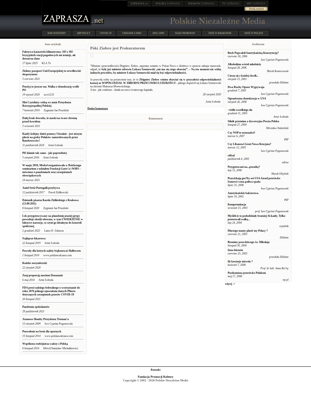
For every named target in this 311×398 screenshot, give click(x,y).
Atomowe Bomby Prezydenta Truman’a (45, 319)
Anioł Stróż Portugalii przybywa (41, 187)
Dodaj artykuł (256, 8)
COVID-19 (106, 33)
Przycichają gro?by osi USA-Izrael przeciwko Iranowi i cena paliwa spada (254, 180)
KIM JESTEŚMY (57, 33)
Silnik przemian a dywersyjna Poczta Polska (253, 121)
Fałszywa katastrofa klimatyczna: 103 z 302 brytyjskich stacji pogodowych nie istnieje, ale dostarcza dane (49, 55)
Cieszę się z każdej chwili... (243, 75)
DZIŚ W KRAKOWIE (220, 33)
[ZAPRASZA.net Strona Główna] (67, 25)
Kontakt (156, 369)
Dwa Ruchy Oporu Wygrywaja (246, 87)
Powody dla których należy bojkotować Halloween (51, 250)
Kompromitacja (237, 204)
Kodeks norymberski (34, 263)
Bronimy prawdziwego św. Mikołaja (249, 242)
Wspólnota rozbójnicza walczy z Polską (45, 343)
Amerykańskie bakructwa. (243, 193)
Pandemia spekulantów (36, 306)
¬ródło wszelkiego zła (240, 109)
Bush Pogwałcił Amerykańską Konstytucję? (253, 52)
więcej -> (230, 283)
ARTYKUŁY (83, 33)
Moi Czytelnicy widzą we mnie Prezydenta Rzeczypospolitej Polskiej (46, 104)
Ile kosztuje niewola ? (240, 261)
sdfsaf (231, 155)
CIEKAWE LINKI (131, 33)
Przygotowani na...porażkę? (244, 166)
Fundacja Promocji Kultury (155, 376)
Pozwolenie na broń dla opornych (41, 331)
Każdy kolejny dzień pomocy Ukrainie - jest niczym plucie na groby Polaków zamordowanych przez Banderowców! (52, 137)
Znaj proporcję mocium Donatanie (42, 275)
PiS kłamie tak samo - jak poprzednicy (44, 153)
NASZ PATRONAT (185, 33)
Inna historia (235, 250)
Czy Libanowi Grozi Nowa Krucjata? (249, 144)
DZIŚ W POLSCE (254, 33)
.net (139, 3)
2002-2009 (158, 33)
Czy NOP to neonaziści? (241, 132)
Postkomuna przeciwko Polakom (247, 272)
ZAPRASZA (168, 3)
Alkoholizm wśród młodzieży (244, 64)
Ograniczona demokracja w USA (247, 98)
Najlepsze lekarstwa (34, 238)
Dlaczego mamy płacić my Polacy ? (248, 230)
